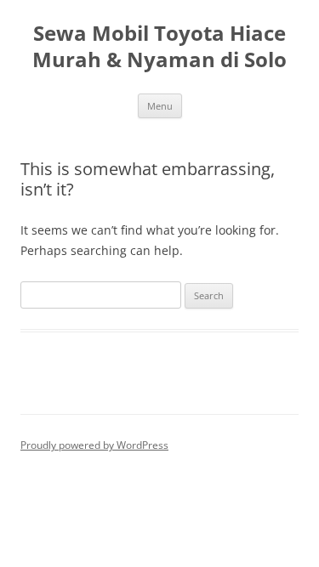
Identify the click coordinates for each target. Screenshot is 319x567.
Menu (160, 105)
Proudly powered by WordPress (94, 445)
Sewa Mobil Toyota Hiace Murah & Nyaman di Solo (159, 46)
